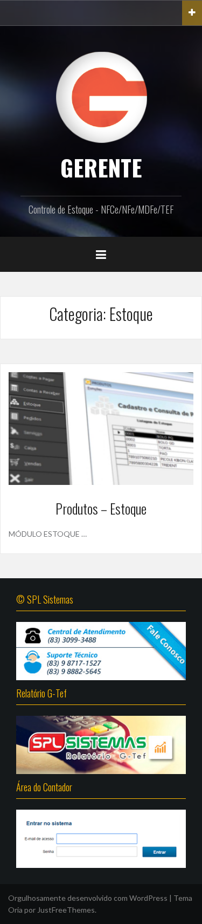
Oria (15, 909)
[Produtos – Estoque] (101, 427)
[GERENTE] (101, 96)
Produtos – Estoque (101, 508)
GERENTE (101, 167)
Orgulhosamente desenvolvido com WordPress (88, 897)
